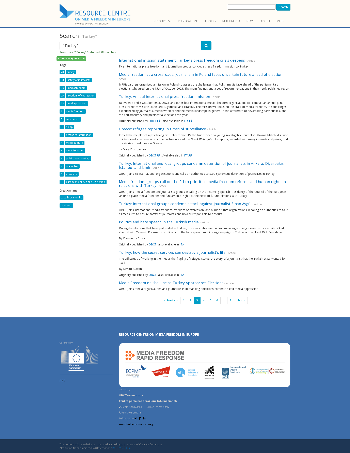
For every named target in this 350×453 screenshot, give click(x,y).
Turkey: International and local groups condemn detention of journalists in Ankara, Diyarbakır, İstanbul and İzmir (201, 165)
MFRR (280, 21)
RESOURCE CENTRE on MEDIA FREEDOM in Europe (159, 334)
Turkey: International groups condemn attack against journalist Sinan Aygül (185, 203)
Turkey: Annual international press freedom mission (164, 96)
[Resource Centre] (96, 14)
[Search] (206, 45)
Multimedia (231, 21)
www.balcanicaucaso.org (136, 424)
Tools (209, 21)
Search (283, 7)
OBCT (153, 121)
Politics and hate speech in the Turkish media (159, 222)
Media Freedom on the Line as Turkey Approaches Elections (171, 282)
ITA (186, 121)
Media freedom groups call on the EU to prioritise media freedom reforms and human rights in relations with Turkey (202, 183)
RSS (62, 381)
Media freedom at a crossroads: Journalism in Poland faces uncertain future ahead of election (200, 74)
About (265, 21)
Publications (188, 21)
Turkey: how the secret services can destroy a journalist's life (172, 252)
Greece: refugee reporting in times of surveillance (162, 128)
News (250, 21)
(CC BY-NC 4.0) (121, 448)
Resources (162, 21)
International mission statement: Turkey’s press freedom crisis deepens (182, 60)
